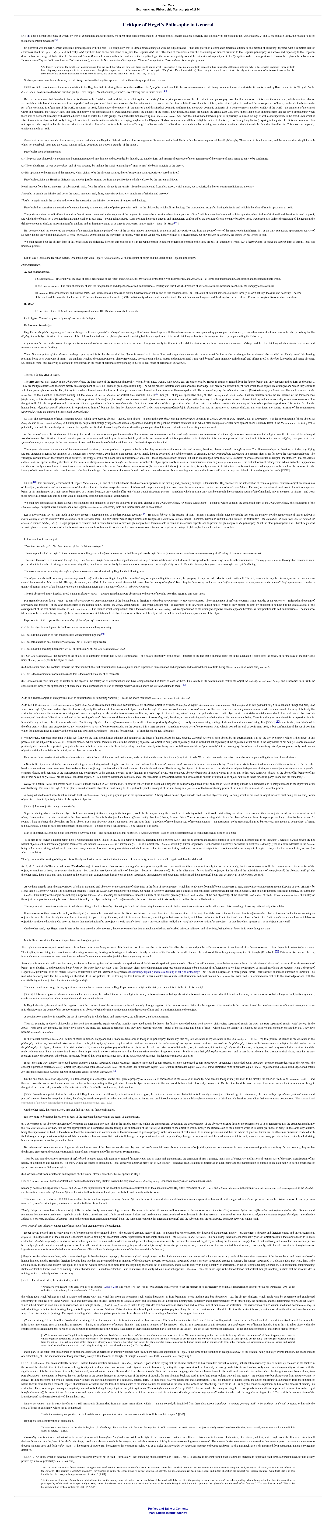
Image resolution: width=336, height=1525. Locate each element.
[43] (165, 91)
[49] (184, 685)
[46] (35, 482)
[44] (176, 222)
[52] (115, 1071)
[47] (145, 513)
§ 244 (110, 1286)
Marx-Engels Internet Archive (168, 1512)
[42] (56, 40)
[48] (103, 634)
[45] (157, 394)
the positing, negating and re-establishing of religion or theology (164, 971)
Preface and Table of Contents (168, 1508)
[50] (278, 721)
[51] (277, 951)
